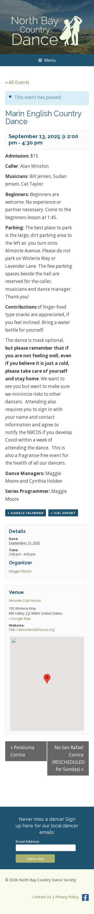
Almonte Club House (25, 600)
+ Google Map (20, 618)
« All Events (17, 82)
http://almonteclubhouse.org (31, 629)
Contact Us (41, 896)
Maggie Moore (20, 571)
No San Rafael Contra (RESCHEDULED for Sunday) (68, 758)
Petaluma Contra (22, 751)
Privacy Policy (66, 896)
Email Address (27, 841)
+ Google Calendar (26, 513)
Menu (50, 60)
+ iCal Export (63, 513)
